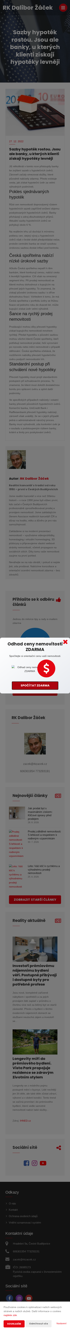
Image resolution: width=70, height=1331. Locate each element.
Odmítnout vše (38, 1323)
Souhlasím (14, 1323)
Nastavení (61, 1323)
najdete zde (10, 1315)
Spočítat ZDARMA (35, 685)
